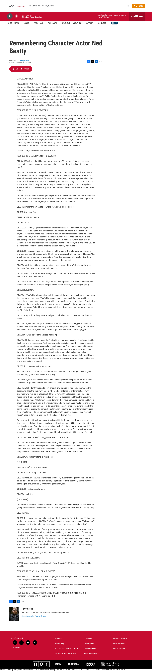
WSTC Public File (119, 649)
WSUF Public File (119, 644)
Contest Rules (89, 644)
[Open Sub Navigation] (20, 23)
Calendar (66, 23)
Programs (38, 23)
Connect (102, 23)
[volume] (16, 16)
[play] (10, 16)
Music (26, 23)
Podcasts (52, 23)
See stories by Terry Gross (33, 616)
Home (9, 23)
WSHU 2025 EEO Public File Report (66, 649)
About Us (77, 23)
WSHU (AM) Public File (91, 654)
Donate (139, 6)
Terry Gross (24, 60)
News (16, 23)
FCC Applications (90, 649)
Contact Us (58, 639)
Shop (114, 23)
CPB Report (88, 639)
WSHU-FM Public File (120, 639)
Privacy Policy (59, 644)
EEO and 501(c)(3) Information (65, 654)
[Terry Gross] (14, 614)
